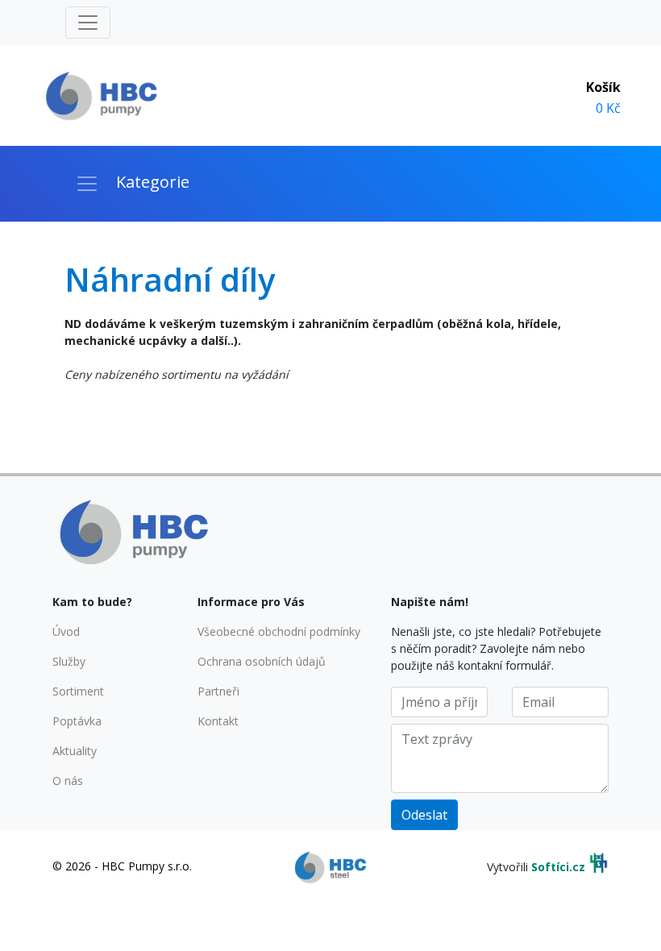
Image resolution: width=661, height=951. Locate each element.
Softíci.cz (558, 866)
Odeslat (424, 815)
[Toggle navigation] (87, 22)
